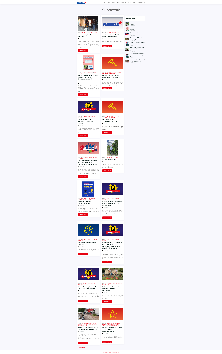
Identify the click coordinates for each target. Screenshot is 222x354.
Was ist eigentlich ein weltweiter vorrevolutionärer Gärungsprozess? (137, 49)
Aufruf (83, 32)
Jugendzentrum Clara (89, 32)
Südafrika (91, 239)
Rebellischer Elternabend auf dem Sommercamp (137, 43)
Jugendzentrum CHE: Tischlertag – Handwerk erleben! (86, 121)
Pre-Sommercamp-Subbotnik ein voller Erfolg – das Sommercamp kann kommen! (87, 162)
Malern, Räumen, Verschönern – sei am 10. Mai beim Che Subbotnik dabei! (112, 203)
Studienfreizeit (105, 325)
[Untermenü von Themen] (131, 2)
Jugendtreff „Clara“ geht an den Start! (87, 35)
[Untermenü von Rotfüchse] (126, 2)
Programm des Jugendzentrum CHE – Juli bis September (137, 33)
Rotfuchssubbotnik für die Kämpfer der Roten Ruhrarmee (110, 288)
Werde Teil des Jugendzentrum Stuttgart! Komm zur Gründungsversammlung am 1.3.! (88, 78)
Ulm (86, 325)
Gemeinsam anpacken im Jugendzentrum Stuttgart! (111, 76)
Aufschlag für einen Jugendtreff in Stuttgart (86, 202)
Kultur (95, 72)
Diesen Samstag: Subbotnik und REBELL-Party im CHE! (87, 287)
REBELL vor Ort (85, 324)
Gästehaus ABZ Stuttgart (111, 72)
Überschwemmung (81, 325)
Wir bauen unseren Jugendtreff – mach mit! (110, 120)
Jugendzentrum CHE (91, 116)
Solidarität (91, 324)
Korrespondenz (85, 157)
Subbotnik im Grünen (109, 159)
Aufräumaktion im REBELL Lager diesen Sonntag (111, 35)
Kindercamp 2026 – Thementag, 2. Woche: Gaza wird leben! (137, 60)
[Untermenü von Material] (136, 2)
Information (119, 72)
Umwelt (117, 325)
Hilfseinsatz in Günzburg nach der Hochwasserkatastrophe (88, 328)
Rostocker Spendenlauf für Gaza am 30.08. (137, 28)
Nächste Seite (82, 347)
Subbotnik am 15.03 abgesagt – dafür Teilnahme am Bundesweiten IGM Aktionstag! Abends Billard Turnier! (112, 245)
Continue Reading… (83, 51)
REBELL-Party (80, 284)
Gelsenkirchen (112, 32)
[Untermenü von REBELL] (120, 2)
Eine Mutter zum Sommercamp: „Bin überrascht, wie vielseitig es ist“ (137, 55)
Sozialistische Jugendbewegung (113, 324)
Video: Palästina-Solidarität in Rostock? (136, 23)
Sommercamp (91, 157)
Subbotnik (96, 32)
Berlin (108, 157)
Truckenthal (80, 158)
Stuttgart (110, 325)
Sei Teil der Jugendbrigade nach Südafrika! (87, 243)
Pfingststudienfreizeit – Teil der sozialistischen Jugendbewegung (112, 329)
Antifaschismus (109, 283)
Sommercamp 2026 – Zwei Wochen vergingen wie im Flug (136, 38)
